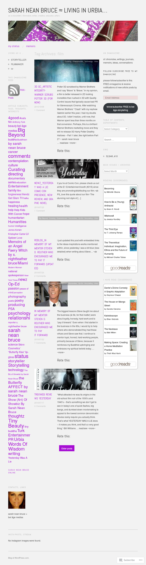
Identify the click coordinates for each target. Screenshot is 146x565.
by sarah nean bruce (17, 145)
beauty (12, 126)
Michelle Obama (113, 192)
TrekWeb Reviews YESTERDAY (43, 396)
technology (16, 369)
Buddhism (22, 139)
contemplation (18, 160)
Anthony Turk (18, 122)
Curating (68, 61)
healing (13, 205)
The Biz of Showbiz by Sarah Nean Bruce (18, 374)
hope (26, 213)
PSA (11, 308)
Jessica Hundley (113, 219)
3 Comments (40, 406)
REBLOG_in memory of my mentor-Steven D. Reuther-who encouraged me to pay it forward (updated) (44, 254)
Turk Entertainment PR (20, 435)
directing (15, 174)
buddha (12, 139)
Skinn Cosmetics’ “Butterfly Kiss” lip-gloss (18, 351)
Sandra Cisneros (114, 309)
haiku (26, 198)
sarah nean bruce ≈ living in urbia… (57, 10)
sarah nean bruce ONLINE (18, 471)
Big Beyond (57, 161)
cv (12, 68)
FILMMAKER (17, 64)
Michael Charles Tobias (116, 257)
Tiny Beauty (16, 423)
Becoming (109, 188)
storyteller (16, 360)
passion (13, 288)
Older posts (66, 448)
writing (14, 453)
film (19, 190)
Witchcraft (109, 215)
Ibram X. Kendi (113, 209)
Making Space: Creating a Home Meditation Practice (116, 346)
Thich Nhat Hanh (114, 353)
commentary (21, 155)
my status (13, 46)
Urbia (96, 61)
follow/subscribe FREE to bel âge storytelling (120, 108)
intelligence (20, 225)
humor (11, 225)
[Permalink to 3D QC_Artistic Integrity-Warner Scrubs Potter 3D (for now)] (66, 71)
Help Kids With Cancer (16, 212)
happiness (14, 202)
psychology (19, 313)
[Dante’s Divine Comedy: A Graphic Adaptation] (133, 290)
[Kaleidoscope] (133, 318)
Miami (23, 262)
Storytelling (88, 161)
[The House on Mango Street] (133, 304)
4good (13, 117)
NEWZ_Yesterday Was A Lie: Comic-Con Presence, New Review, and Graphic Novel (43, 193)
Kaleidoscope (111, 315)
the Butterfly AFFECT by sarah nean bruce (18, 386)
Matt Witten (111, 332)
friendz (25, 194)
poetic (11, 300)
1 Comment (39, 110)
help (11, 210)
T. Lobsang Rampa (114, 232)
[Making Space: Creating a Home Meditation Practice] (133, 345)
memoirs (30, 46)
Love (19, 237)
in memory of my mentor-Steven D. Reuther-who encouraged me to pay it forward (43, 323)
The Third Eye (111, 229)
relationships (21, 317)
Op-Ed (80, 218)
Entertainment (78, 61)
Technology (88, 61)
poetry (19, 300)
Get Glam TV (15, 198)
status (21, 355)
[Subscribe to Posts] (14, 89)
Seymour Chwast (114, 295)
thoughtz (16, 416)
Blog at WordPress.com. (18, 557)
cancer (13, 151)
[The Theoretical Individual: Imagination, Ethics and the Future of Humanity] (133, 245)
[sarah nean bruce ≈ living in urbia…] (73, 32)
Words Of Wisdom (17, 446)
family (12, 190)
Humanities (79, 161)
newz (22, 279)
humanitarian (16, 217)
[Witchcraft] (133, 218)
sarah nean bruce (14, 334)
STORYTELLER (18, 59)
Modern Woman (15, 267)
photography (17, 296)
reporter (12, 322)
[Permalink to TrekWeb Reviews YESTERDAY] (66, 380)
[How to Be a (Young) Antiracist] (133, 204)
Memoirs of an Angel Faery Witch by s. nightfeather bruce (17, 252)
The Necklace (111, 328)
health (23, 205)
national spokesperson (16, 273)
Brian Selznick (112, 319)
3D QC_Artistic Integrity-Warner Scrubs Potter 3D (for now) (43, 94)
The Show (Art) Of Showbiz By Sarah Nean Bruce (17, 403)
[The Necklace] (133, 331)
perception (18, 292)
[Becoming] (133, 191)
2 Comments (40, 275)
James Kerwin (15, 229)
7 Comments (40, 342)
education (21, 182)
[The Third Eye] (133, 232)
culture (13, 164)
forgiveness (14, 194)
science (13, 344)
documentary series (16, 180)
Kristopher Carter (16, 234)
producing (16, 304)
